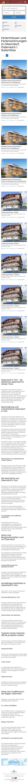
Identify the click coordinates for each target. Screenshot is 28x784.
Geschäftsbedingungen (10, 779)
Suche (14, 17)
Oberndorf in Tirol (13, 87)
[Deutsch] (17, 2)
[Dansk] (19, 2)
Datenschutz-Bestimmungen (17, 780)
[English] (21, 2)
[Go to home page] (6, 2)
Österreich (3, 87)
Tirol (7, 87)
